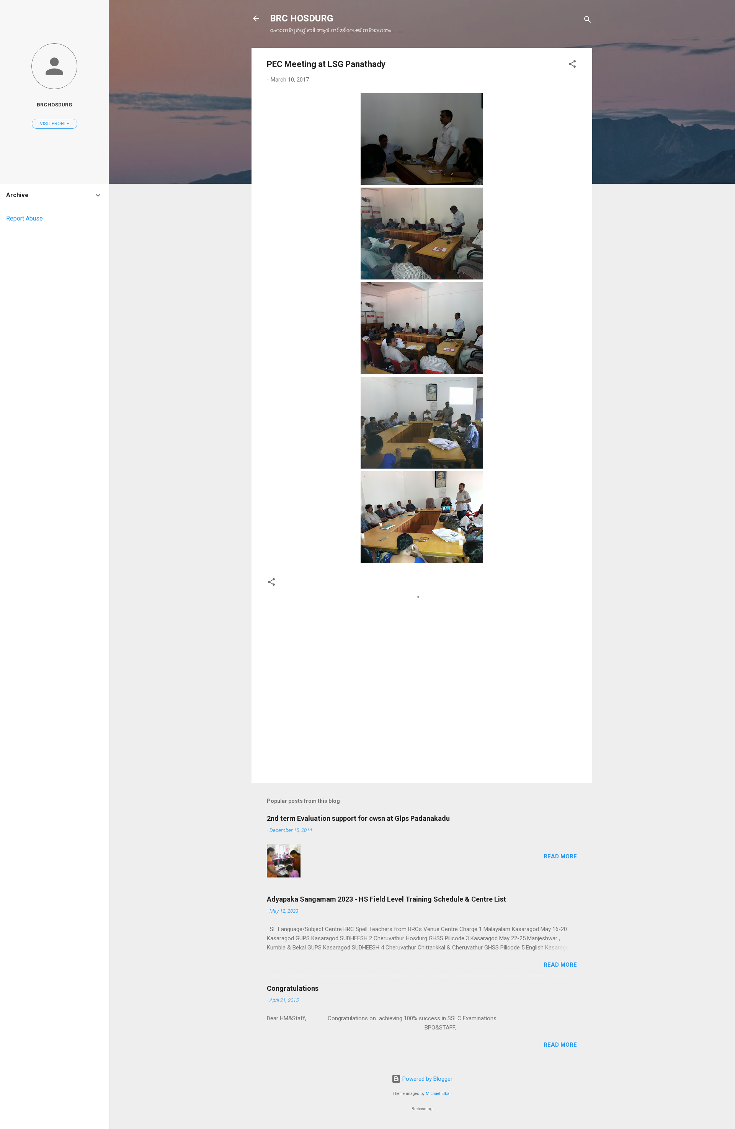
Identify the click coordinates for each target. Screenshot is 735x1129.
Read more (560, 856)
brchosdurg (54, 104)
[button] (572, 65)
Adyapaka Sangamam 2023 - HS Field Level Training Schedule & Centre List (386, 899)
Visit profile (54, 123)
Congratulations (292, 988)
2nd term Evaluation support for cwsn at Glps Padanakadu (358, 818)
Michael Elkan (439, 1093)
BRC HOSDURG (301, 18)
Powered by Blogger (426, 1078)
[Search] (587, 21)
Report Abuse (24, 218)
